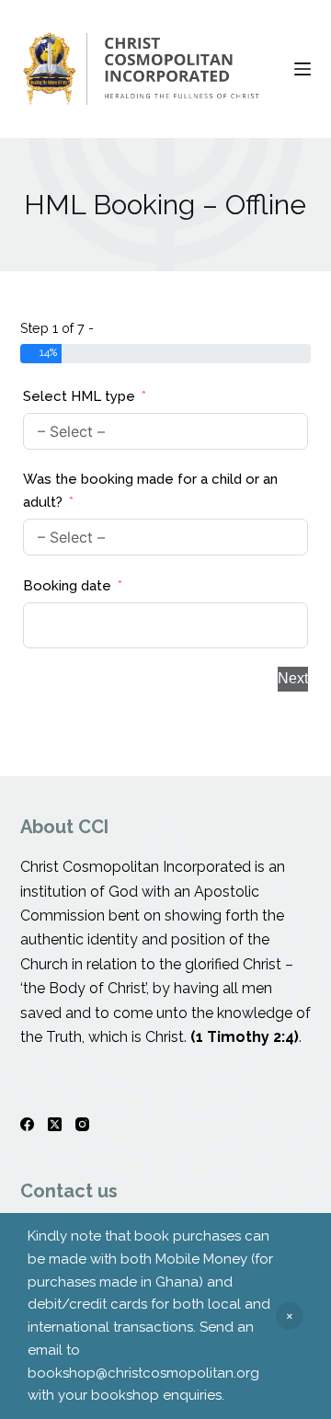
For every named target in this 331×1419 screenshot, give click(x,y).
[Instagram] (82, 1124)
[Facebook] (27, 1124)
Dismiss (289, 1316)
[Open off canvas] (302, 69)
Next (293, 678)
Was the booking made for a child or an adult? (150, 490)
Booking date (67, 586)
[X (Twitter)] (55, 1124)
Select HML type (79, 396)
